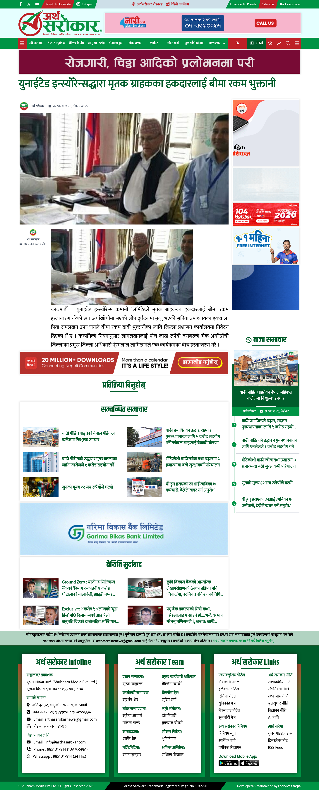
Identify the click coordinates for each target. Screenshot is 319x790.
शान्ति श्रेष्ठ (129, 739)
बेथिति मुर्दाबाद (56, 43)
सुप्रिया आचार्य (132, 715)
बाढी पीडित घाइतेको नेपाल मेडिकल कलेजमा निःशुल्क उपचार (88, 437)
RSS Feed (275, 747)
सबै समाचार (36, 43)
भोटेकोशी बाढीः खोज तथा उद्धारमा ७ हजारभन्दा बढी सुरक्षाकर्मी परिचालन (193, 462)
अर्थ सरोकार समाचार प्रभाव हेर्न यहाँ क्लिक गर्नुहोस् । (244, 641)
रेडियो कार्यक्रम (180, 4)
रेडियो (259, 43)
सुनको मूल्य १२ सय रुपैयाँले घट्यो (87, 487)
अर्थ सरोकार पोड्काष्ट (149, 4)
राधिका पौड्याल (172, 755)
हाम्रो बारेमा (275, 726)
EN (237, 43)
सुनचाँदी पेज (227, 717)
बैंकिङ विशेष (76, 43)
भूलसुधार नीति (278, 703)
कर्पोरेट (154, 43)
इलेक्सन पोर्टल (229, 689)
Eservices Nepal (289, 786)
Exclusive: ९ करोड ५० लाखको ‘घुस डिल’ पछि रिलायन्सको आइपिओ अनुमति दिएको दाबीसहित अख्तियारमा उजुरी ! (91, 615)
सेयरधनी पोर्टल (229, 682)
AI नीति (273, 717)
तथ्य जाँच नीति (278, 696)
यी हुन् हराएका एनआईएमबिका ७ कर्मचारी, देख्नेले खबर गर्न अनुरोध (191, 487)
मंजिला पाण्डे (131, 723)
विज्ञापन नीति (277, 710)
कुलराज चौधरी (172, 723)
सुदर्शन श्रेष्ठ (130, 700)
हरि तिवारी (169, 715)
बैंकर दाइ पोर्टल (229, 710)
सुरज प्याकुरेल (133, 684)
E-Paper (87, 4)
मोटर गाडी (173, 43)
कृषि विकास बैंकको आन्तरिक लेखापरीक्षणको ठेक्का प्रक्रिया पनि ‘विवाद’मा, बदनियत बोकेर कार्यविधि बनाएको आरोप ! (194, 588)
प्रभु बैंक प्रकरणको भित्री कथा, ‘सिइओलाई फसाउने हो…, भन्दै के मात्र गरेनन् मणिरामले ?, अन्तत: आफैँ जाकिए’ (195, 615)
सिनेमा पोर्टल (227, 696)
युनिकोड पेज (227, 703)
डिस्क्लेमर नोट (278, 740)
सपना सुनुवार (132, 755)
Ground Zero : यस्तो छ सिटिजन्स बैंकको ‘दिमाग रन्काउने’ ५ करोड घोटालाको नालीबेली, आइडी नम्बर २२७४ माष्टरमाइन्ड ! (88, 588)
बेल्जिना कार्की (171, 684)
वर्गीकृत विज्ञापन (230, 747)
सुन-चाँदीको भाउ (194, 43)
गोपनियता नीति (278, 689)
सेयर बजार (135, 43)
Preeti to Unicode (58, 4)
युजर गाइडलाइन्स (280, 733)
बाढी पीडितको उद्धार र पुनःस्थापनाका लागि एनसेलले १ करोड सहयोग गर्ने (89, 462)
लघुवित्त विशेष (96, 43)
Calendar (268, 4)
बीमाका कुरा (116, 43)
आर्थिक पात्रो (227, 740)
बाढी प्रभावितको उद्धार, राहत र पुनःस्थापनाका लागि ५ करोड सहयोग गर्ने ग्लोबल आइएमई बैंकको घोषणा (193, 436)
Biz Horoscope (290, 4)
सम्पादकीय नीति (279, 682)
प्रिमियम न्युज (227, 733)
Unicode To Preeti (243, 4)
